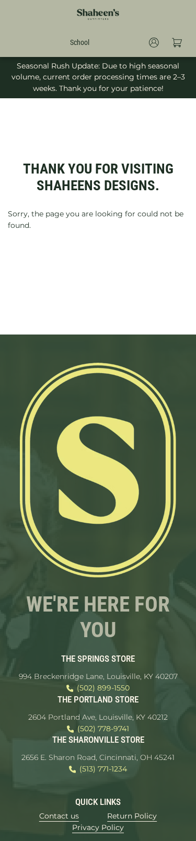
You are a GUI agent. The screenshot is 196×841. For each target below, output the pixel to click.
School (79, 42)
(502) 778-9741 (103, 728)
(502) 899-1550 (103, 688)
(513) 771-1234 (103, 769)
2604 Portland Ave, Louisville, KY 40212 (98, 717)
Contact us (59, 816)
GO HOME (98, 262)
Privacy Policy (98, 827)
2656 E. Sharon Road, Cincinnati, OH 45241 (98, 757)
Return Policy (132, 816)
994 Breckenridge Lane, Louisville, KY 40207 (98, 676)
